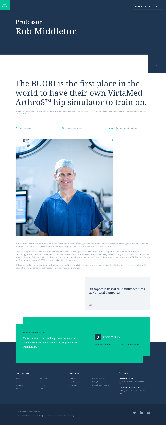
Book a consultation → (147, 7)
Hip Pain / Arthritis (98, 378)
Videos (42, 385)
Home (18, 112)
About (18, 382)
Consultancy (72, 378)
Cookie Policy (48, 416)
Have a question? (130, 345)
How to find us (103, 345)
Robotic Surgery (73, 385)
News (25, 112)
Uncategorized (38, 112)
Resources (44, 378)
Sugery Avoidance (74, 382)
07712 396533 (114, 337)
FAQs (42, 382)
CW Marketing (69, 416)
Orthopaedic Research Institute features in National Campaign (117, 290)
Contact (42, 388)
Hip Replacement (98, 382)
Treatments (20, 385)
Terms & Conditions (23, 416)
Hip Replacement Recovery (101, 385)
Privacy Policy (37, 416)
